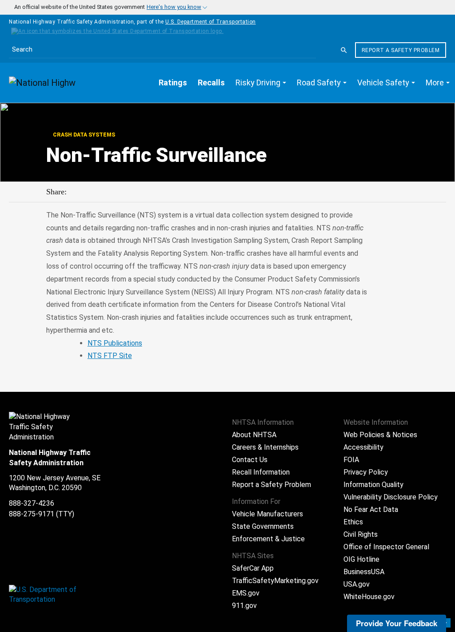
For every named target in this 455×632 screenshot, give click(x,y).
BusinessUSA (363, 572)
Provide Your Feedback (396, 623)
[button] (260, 83)
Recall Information (261, 472)
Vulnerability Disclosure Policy (390, 497)
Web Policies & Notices (380, 435)
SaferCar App (253, 568)
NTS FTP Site (110, 355)
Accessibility (363, 447)
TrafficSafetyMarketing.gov (275, 580)
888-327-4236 (31, 503)
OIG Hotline (361, 559)
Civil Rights (360, 534)
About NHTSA (254, 435)
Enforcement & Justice (268, 539)
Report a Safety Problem (401, 50)
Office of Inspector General (386, 547)
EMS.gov (245, 593)
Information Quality (373, 484)
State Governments (263, 526)
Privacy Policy (365, 472)
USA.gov (356, 584)
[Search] (344, 50)
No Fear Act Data (370, 509)
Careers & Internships (265, 447)
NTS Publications (115, 343)
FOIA (351, 459)
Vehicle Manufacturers (267, 514)
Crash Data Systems (83, 135)
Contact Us (249, 459)
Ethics (353, 522)
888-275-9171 (31, 514)
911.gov (244, 605)
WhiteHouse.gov (369, 596)
